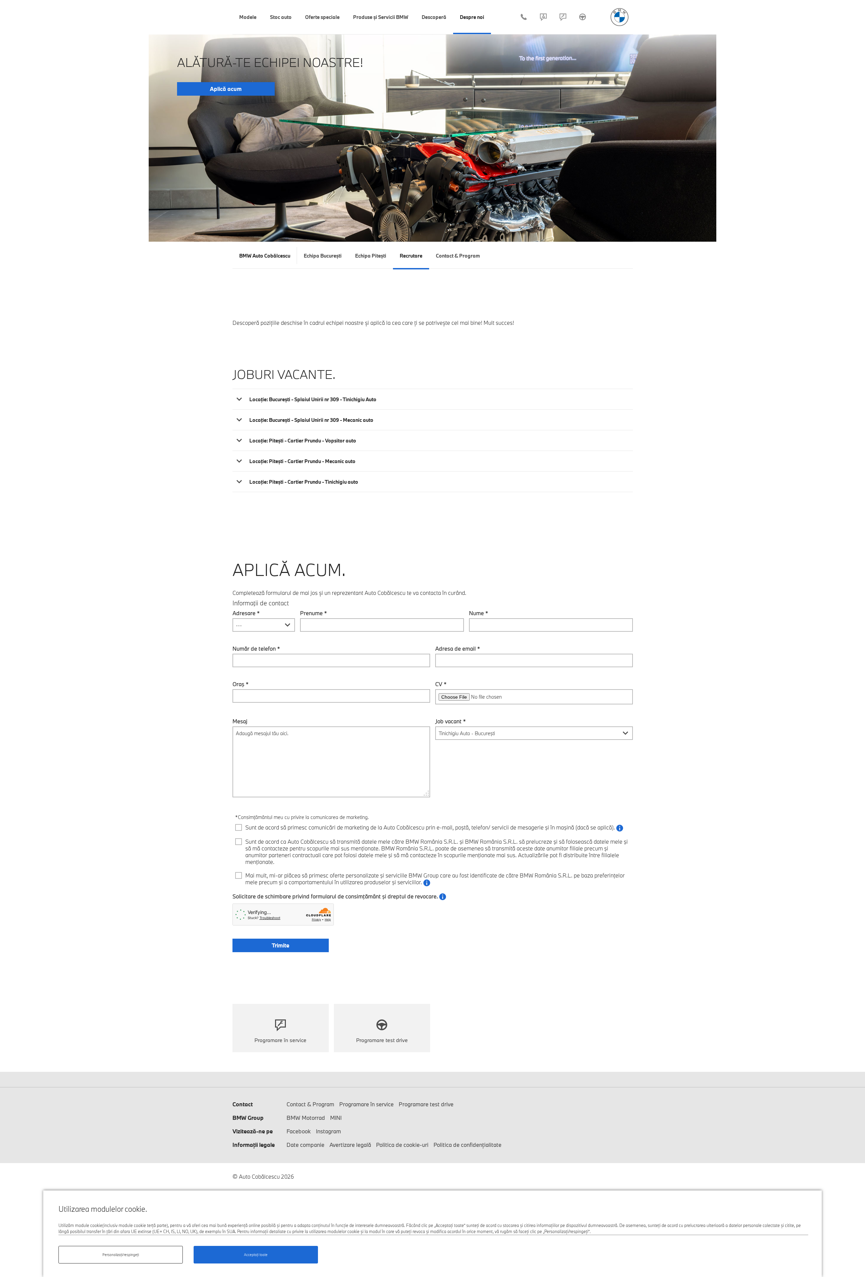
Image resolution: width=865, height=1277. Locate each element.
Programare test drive (582, 17)
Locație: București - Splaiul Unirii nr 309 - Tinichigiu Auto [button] (312, 399)
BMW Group (248, 1117)
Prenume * (313, 613)
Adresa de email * (457, 648)
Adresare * (246, 613)
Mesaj (239, 721)
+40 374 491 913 (524, 17)
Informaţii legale (253, 1144)
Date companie (305, 1144)
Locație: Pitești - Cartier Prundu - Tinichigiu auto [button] (303, 482)
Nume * (478, 613)
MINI (336, 1117)
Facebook (299, 1131)
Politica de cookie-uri (402, 1144)
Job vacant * (450, 721)
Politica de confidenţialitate (467, 1144)
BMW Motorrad (306, 1117)
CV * (441, 684)
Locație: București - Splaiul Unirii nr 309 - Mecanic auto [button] (311, 420)
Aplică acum (226, 88)
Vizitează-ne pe (252, 1131)
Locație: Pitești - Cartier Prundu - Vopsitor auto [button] (302, 440)
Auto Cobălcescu (619, 17)
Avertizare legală (350, 1144)
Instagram (328, 1131)
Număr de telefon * (256, 648)
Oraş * (240, 684)
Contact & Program (543, 17)
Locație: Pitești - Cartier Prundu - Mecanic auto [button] (302, 461)
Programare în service (563, 17)
